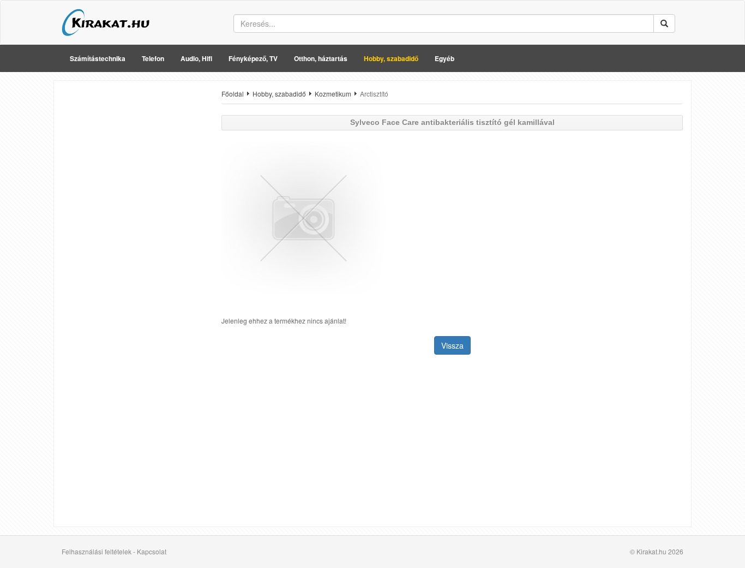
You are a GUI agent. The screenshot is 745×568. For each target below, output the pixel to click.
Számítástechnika (97, 58)
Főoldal (232, 93)
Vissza (452, 345)
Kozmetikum (333, 93)
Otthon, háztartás (320, 58)
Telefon (153, 58)
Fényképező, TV (253, 58)
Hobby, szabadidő (391, 58)
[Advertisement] (133, 252)
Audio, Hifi (196, 58)
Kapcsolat (151, 551)
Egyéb (444, 58)
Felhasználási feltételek (96, 551)
